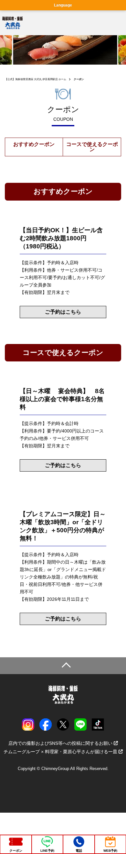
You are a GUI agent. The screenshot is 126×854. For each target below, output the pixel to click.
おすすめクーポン (34, 144)
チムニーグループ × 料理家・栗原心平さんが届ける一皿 (60, 751)
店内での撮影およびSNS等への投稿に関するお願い (60, 743)
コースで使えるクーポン (92, 146)
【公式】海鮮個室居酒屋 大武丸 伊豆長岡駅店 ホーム (35, 79)
